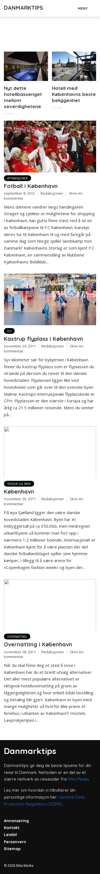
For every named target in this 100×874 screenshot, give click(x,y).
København (19, 491)
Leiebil (10, 834)
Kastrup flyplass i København (43, 338)
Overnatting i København (38, 644)
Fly (9, 331)
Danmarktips (23, 7)
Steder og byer (19, 484)
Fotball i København (31, 185)
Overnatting (17, 637)
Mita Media (78, 779)
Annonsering (16, 820)
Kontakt (11, 827)
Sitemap (12, 848)
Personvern (15, 841)
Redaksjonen (52, 193)
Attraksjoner (17, 178)
